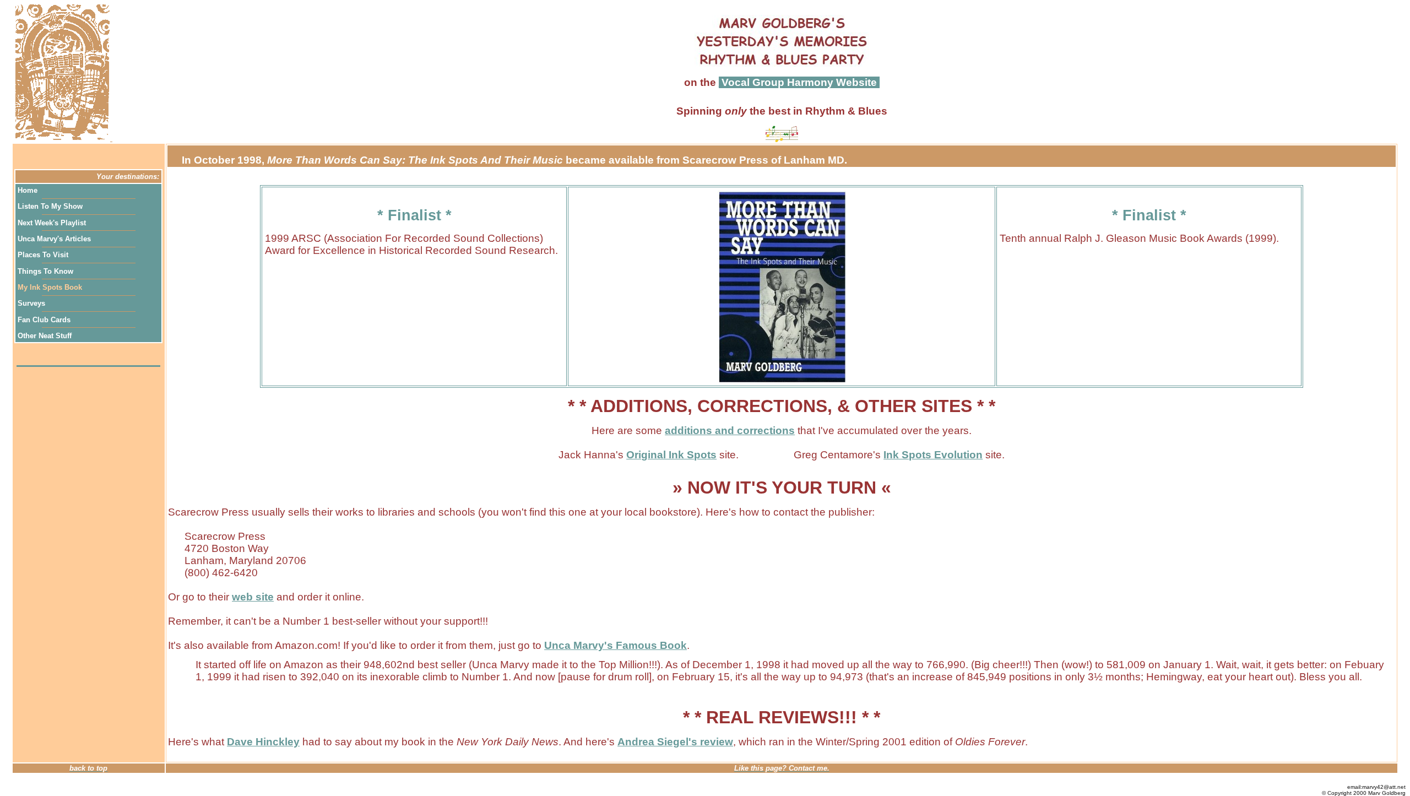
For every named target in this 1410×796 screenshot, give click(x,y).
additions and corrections (730, 430)
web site (253, 597)
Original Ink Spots (671, 455)
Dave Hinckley (263, 742)
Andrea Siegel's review (675, 742)
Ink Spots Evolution (933, 455)
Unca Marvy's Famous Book (615, 645)
